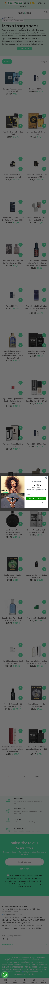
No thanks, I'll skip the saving (36, 502)
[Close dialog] (46, 478)
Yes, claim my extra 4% (36, 498)
